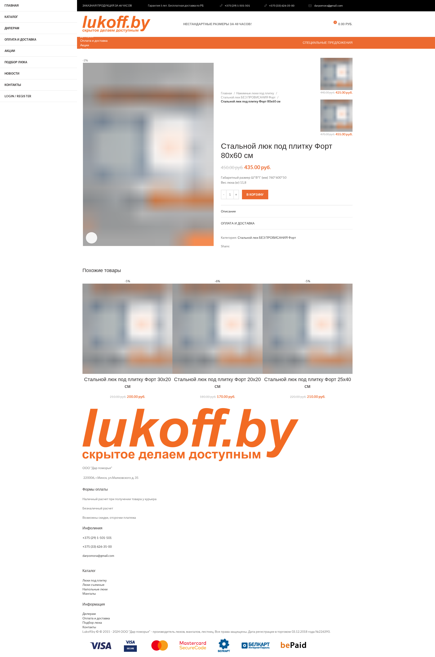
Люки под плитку (94, 580)
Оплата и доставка (96, 618)
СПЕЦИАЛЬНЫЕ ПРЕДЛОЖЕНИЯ (328, 42)
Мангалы (89, 593)
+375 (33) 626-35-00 (281, 5)
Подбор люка (92, 622)
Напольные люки (95, 589)
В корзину (255, 194)
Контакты (89, 627)
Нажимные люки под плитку (255, 93)
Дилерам (89, 614)
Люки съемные (93, 584)
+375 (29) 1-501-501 (237, 5)
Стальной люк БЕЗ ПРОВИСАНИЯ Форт (248, 97)
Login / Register (18, 96)
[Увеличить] (91, 237)
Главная (227, 93)
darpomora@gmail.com (328, 5)
